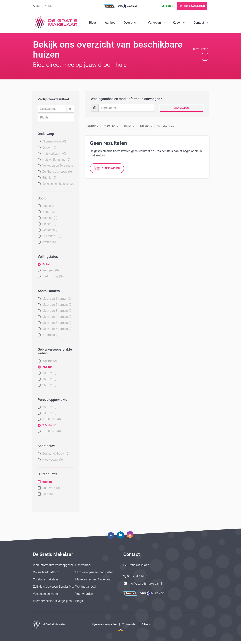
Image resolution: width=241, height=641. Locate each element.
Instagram (130, 534)
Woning (49, 218)
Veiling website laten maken (120, 630)
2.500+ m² (49, 425)
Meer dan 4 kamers (57, 317)
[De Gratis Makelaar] (57, 22)
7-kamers (50, 335)
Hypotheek (51, 236)
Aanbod (110, 22)
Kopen (48, 206)
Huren (48, 212)
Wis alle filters (166, 126)
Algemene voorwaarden (104, 624)
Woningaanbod (85, 586)
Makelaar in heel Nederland (93, 579)
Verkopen (50, 230)
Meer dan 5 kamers (57, 323)
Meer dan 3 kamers (57, 310)
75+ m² (47, 367)
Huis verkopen (53, 153)
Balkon (47, 482)
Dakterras (50, 488)
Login (169, 6)
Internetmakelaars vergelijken (52, 601)
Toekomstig (52, 276)
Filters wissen (110, 168)
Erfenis (48, 177)
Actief (46, 264)
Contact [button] (199, 22)
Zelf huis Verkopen (56, 171)
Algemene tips (53, 141)
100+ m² (49, 373)
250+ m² (49, 385)
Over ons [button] (130, 22)
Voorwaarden (84, 594)
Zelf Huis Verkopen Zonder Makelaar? (58, 586)
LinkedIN (120, 535)
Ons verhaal (83, 565)
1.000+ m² (51, 419)
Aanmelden (181, 107)
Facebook (111, 535)
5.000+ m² (51, 431)
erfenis (48, 242)
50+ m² (49, 361)
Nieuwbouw (52, 459)
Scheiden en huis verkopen (58, 183)
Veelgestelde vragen (46, 594)
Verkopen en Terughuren (58, 165)
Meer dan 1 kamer (56, 298)
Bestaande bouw (55, 453)
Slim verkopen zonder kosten (94, 572)
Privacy (146, 624)
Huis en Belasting (55, 159)
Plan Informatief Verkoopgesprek (54, 565)
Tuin (47, 494)
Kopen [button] (177, 22)
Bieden (48, 147)
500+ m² (49, 413)
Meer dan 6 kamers (57, 329)
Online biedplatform (46, 572)
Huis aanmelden (194, 6)
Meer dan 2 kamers (57, 304)
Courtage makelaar (45, 579)
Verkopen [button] (154, 22)
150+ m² (49, 379)
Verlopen (50, 270)
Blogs (93, 22)
